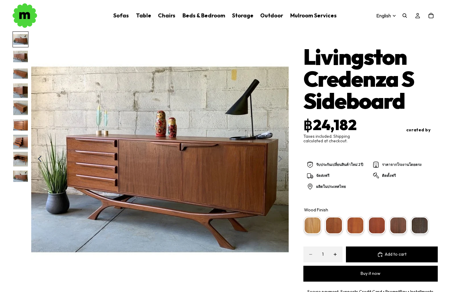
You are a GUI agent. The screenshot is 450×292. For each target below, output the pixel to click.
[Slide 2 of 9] (20, 56)
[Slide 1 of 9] (20, 39)
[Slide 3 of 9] (20, 73)
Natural (334, 225)
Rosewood (377, 225)
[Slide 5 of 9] (20, 107)
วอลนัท (398, 225)
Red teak (355, 225)
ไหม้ (420, 225)
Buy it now (371, 273)
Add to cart (396, 254)
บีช (312, 225)
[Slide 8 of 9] (20, 159)
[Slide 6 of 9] (20, 125)
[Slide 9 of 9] (20, 176)
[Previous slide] (38, 159)
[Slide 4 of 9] (20, 90)
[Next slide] (282, 159)
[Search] (404, 15)
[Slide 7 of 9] (20, 142)
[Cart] (431, 15)
